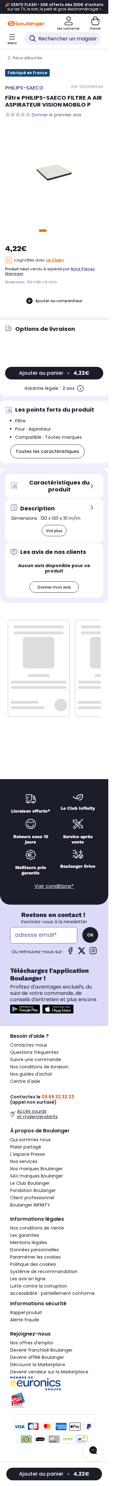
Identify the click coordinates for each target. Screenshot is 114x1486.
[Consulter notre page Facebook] (70, 952)
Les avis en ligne (28, 1279)
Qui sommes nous (30, 1140)
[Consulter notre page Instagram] (93, 952)
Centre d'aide (25, 1081)
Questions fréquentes (34, 1052)
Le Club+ (55, 260)
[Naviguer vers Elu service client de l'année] (54, 1400)
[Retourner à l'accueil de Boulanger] (26, 23)
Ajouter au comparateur (58, 300)
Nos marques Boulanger (36, 1169)
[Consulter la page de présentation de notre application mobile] (25, 1009)
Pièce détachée (27, 58)
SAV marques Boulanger (36, 1176)
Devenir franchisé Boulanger (41, 1350)
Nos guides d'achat (31, 1074)
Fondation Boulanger (33, 1190)
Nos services (23, 1161)
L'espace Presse (27, 1154)
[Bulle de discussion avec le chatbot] (93, 1450)
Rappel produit (26, 1312)
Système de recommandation (44, 1271)
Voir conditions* (54, 886)
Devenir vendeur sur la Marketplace (49, 1372)
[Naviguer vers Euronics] (54, 1383)
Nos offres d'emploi (31, 1343)
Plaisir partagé (25, 1147)
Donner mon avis (54, 587)
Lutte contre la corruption (38, 1286)
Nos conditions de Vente (37, 1228)
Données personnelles (34, 1250)
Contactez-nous (28, 1045)
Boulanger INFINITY (30, 1205)
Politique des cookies (33, 1264)
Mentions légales (28, 1242)
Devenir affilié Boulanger (37, 1357)
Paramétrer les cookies (35, 1257)
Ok (90, 935)
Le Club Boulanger (30, 1183)
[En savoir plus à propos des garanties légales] (80, 388)
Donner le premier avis (56, 115)
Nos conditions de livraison (39, 1067)
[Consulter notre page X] (82, 952)
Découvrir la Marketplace (37, 1364)
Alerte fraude (24, 1320)
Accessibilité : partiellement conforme (52, 1293)
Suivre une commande (35, 1059)
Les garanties (24, 1235)
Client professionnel (32, 1198)
